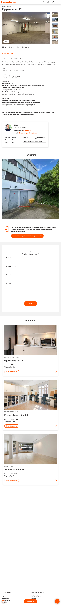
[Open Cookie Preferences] (3, 601)
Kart (18, 47)
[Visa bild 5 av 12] (55, 36)
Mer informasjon (11, 371)
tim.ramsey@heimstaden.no (28, 133)
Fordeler (34, 598)
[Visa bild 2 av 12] (55, 20)
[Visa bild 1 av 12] (55, 14)
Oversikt (11, 47)
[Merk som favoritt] (56, 371)
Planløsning (25, 47)
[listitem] (26, 28)
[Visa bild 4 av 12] (55, 31)
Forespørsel (30, 601)
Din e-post (8, 274)
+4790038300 (28, 130)
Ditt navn (8, 257)
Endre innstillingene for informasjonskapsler (27, 236)
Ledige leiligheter (36, 596)
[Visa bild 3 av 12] (55, 25)
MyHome (4, 596)
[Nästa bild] (47, 28)
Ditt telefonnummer (11, 266)
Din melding (9, 283)
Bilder (4, 47)
